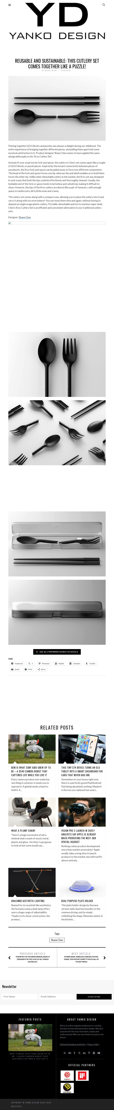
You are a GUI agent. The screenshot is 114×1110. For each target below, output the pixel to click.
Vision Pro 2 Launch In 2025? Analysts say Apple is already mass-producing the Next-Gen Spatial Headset (78, 836)
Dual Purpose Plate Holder (77, 901)
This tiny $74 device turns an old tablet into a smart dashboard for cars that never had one (82, 771)
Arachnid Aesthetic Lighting (27, 901)
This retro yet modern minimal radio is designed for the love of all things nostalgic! (33, 957)
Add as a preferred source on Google (58, 652)
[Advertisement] (57, 48)
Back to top (16, 1106)
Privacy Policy (93, 1044)
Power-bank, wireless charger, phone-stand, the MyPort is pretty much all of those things (81, 957)
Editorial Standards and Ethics (73, 1044)
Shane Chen (25, 217)
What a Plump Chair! (23, 830)
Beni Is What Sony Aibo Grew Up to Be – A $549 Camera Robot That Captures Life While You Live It (31, 771)
